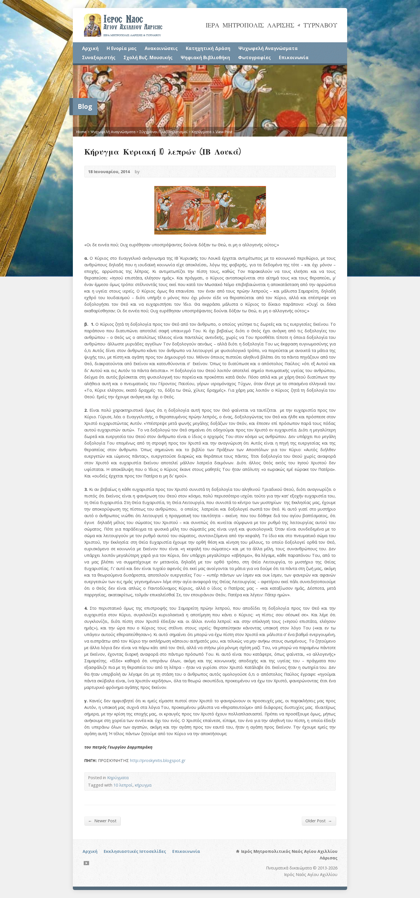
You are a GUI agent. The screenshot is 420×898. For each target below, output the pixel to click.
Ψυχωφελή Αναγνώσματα (268, 48)
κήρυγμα (143, 785)
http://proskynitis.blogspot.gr (157, 760)
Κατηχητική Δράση (208, 48)
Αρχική (90, 48)
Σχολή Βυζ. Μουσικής (148, 57)
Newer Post (102, 820)
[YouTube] (86, 863)
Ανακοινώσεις (161, 48)
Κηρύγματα (201, 131)
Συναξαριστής (98, 57)
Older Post (318, 820)
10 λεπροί (123, 785)
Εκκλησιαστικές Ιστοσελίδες (135, 851)
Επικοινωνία (294, 57)
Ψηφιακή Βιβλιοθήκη (205, 57)
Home (81, 131)
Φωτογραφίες (254, 57)
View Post (223, 131)
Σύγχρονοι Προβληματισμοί (163, 131)
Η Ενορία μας (122, 48)
